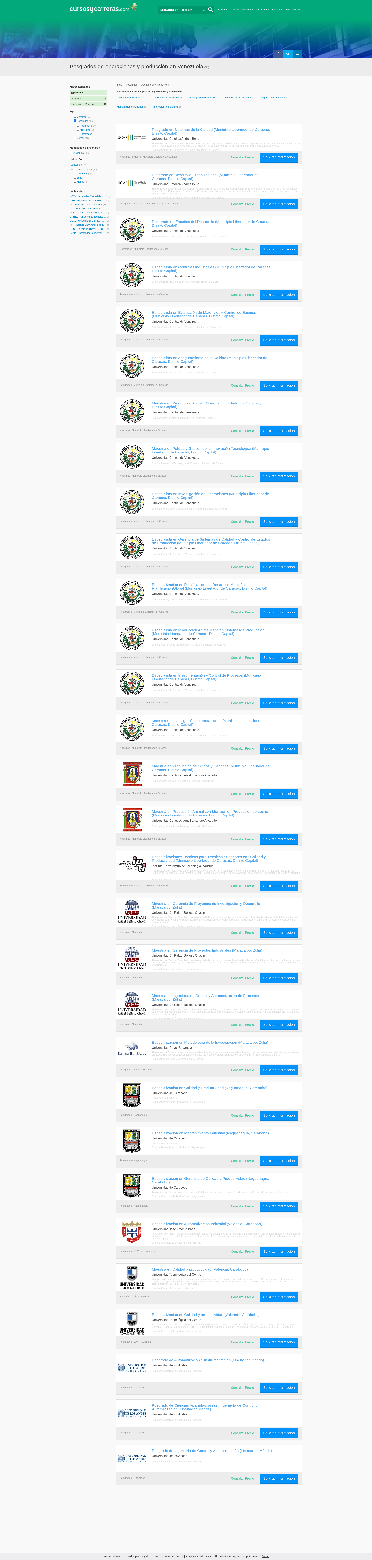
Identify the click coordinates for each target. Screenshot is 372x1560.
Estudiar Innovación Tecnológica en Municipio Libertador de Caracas (188, 463)
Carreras (222, 10)
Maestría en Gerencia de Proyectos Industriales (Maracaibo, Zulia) (207, 950)
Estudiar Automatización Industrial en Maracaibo (177, 1018)
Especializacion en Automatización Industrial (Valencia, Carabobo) (207, 1224)
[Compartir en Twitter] (288, 54)
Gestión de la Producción (166, 97)
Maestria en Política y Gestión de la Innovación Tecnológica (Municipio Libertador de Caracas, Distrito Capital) (210, 450)
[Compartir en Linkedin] (297, 54)
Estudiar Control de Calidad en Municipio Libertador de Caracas (186, 150)
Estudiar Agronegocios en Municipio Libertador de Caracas (183, 781)
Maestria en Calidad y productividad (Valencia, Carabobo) (200, 1269)
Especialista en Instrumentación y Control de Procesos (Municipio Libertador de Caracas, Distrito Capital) (206, 677)
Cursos (235, 10)
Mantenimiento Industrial (130, 106)
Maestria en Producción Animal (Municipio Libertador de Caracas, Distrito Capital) (206, 405)
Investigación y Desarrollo (202, 97)
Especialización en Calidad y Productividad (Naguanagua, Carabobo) (210, 1088)
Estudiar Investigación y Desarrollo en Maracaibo (178, 926)
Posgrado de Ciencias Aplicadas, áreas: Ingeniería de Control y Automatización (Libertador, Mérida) (204, 1407)
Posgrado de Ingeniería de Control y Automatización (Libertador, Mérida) (212, 1451)
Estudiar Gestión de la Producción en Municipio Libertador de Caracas (189, 645)
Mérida (80, 182)
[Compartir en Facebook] (278, 54)
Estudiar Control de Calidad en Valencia (173, 1288)
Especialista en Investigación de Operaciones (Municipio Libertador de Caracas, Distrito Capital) (210, 496)
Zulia (79, 177)
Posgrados (247, 10)
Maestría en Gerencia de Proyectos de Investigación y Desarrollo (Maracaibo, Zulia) (206, 905)
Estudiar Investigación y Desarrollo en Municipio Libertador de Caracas (189, 236)
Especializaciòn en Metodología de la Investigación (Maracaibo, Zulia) (210, 1042)
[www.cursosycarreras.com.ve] (103, 9)
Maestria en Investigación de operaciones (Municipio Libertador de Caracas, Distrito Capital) (207, 722)
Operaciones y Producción (155, 84)
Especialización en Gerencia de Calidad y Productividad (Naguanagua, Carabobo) (211, 1180)
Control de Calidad (127, 97)
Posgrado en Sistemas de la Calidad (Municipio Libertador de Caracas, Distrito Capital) (211, 131)
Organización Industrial (273, 97)
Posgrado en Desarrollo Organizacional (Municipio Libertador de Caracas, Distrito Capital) (205, 177)
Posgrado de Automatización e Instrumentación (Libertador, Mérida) (208, 1360)
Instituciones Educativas (269, 10)
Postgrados (86, 125)
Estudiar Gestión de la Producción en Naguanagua (179, 1102)
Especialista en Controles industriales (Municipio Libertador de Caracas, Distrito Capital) (211, 269)
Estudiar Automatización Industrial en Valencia (176, 1242)
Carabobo (82, 173)
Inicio (119, 84)
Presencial (79, 153)
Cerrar (265, 1556)
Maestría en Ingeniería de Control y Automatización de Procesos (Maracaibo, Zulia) (205, 997)
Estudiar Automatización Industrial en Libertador (177, 1371)
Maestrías (85, 130)
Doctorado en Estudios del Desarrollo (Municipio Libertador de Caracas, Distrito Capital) (211, 223)
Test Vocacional (294, 10)
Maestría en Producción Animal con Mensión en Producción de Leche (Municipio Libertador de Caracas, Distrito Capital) (210, 813)
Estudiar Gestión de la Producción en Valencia (176, 1331)
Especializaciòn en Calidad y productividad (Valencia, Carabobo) (206, 1314)
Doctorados (86, 134)
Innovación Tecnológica (165, 106)
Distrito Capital (84, 169)
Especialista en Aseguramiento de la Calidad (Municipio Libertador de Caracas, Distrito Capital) (209, 360)
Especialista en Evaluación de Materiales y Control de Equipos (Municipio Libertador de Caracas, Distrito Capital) (204, 314)
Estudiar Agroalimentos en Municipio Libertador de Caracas (183, 418)
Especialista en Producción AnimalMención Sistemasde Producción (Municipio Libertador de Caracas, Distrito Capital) (208, 632)
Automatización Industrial (238, 97)
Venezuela (77, 164)
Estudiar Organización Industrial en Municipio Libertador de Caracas (188, 197)
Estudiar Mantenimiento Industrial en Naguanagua (178, 1147)
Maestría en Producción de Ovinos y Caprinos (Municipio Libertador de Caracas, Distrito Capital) (211, 768)
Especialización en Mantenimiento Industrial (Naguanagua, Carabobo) (210, 1133)
